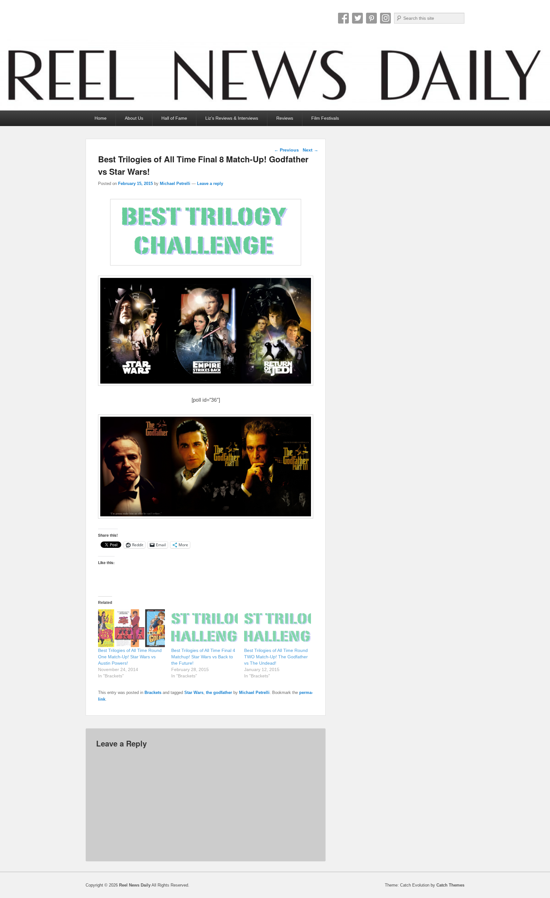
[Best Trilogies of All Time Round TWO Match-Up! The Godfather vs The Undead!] (277, 628)
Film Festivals (325, 118)
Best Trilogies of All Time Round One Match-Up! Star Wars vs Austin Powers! (130, 657)
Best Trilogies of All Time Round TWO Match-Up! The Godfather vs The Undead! (276, 657)
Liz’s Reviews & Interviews (231, 118)
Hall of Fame (174, 118)
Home (101, 118)
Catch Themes (450, 885)
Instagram (385, 18)
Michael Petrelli (175, 183)
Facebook (343, 18)
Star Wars (193, 692)
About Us (134, 118)
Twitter (357, 18)
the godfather (219, 692)
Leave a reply (210, 183)
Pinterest (371, 18)
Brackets (153, 692)
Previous (286, 149)
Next (310, 149)
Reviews (284, 118)
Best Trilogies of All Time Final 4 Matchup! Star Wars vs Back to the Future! (203, 657)
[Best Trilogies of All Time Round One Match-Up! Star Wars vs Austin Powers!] (131, 628)
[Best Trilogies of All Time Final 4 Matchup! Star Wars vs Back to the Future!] (204, 628)
